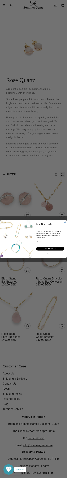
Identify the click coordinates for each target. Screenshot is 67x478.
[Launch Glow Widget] (8, 469)
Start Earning (50, 249)
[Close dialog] (65, 222)
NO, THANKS (50, 253)
